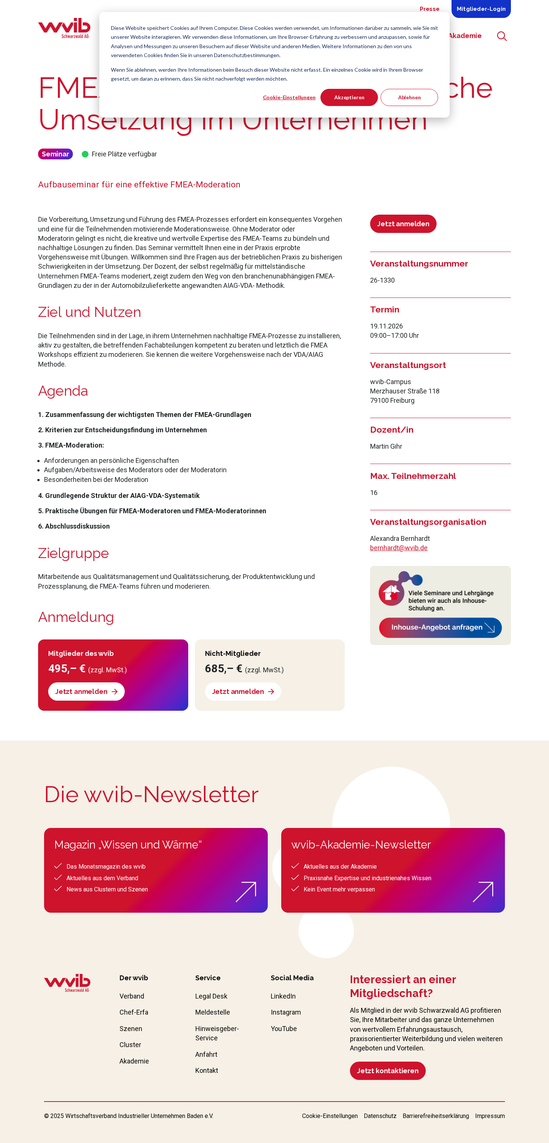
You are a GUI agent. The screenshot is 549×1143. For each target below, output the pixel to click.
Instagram (286, 1012)
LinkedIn (283, 996)
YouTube (284, 1029)
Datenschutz (380, 1115)
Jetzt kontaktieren (388, 1071)
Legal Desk (211, 996)
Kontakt (206, 1070)
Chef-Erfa (134, 1012)
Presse (430, 9)
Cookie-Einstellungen (289, 97)
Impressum (490, 1115)
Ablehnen (409, 97)
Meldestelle (212, 1012)
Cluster (130, 1045)
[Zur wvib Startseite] (67, 984)
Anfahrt (206, 1054)
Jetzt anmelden (403, 224)
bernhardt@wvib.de (399, 548)
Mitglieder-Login (481, 9)
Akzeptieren (349, 97)
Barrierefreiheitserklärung (436, 1115)
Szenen (131, 1029)
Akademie (134, 1061)
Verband (132, 996)
